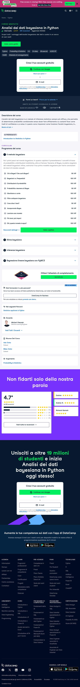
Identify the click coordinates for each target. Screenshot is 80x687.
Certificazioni (22, 579)
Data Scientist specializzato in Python (55, 615)
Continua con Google (41, 69)
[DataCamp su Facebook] (3, 670)
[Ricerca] (65, 11)
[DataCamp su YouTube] (23, 670)
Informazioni (6, 563)
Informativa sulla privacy (9, 675)
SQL (67, 571)
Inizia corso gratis (11, 44)
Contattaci (5, 586)
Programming (6, 618)
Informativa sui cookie (24, 675)
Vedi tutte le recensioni (25, 425)
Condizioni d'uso (40, 87)
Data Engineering (8, 615)
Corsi (19, 576)
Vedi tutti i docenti (12, 330)
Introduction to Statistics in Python (17, 138)
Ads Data (7, 343)
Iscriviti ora (59, 277)
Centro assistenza (8, 582)
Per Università (54, 589)
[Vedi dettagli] (75, 239)
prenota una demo (29, 299)
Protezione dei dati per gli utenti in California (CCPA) (17, 679)
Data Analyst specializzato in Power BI (55, 632)
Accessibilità (38, 679)
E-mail (41, 82)
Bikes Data (7, 349)
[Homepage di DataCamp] (9, 10)
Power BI (69, 581)
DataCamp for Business (40, 295)
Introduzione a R (23, 617)
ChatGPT (69, 588)
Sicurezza (47, 679)
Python (10, 18)
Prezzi (36, 569)
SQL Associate (71, 608)
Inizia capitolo (48, 230)
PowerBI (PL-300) (72, 620)
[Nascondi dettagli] (75, 154)
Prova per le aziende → (48, 100)
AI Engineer (70, 616)
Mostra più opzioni (38, 73)
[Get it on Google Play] (47, 545)
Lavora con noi (7, 571)
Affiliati (4, 574)
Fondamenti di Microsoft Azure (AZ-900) (39, 633)
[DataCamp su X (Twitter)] (9, 670)
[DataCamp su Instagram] (29, 670)
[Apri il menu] (76, 11)
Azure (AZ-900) (71, 623)
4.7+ (16, 31)
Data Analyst (70, 605)
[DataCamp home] (16, 665)
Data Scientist (70, 612)
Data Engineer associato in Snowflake (55, 641)
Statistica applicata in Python (13, 310)
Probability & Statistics (12, 363)
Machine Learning (8, 611)
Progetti (20, 583)
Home (4, 18)
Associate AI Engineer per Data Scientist (56, 650)
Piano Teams (38, 573)
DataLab (21, 593)
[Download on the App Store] (33, 545)
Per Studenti (54, 567)
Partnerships (6, 578)
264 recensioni (25, 31)
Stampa (4, 567)
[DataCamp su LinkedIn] (16, 670)
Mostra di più (6, 127)
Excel (67, 584)
